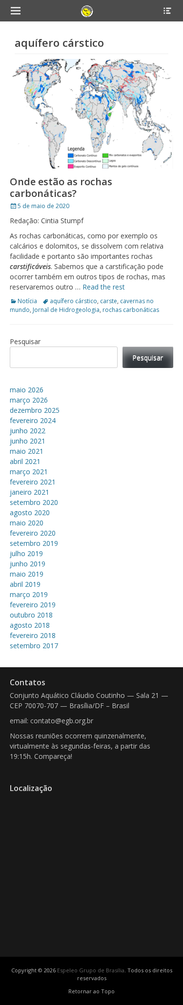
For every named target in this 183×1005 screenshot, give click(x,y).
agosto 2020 (30, 512)
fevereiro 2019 (33, 604)
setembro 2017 (34, 645)
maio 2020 (26, 522)
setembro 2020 (34, 502)
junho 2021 (27, 440)
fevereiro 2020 (33, 533)
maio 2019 (26, 574)
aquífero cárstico (73, 301)
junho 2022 (27, 430)
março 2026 (29, 400)
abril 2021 (25, 461)
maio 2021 (26, 451)
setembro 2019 (34, 543)
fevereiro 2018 (33, 635)
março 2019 (29, 594)
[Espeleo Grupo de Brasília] (87, 10)
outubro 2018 (31, 614)
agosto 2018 (30, 625)
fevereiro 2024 (33, 420)
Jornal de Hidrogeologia (66, 310)
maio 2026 (26, 389)
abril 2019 (25, 584)
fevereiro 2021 (33, 481)
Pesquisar (25, 341)
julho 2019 (26, 553)
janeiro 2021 (29, 492)
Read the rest (103, 286)
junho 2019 (27, 563)
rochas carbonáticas (130, 310)
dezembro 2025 (35, 410)
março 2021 (29, 471)
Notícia (27, 301)
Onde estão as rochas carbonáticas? (61, 187)
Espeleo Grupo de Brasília (90, 970)
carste (108, 301)
